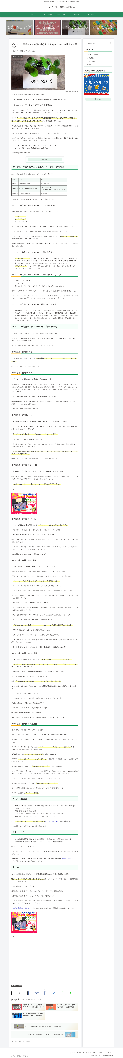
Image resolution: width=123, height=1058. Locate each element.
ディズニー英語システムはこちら (21, 908)
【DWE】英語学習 (17, 985)
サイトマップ (80, 1052)
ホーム (73, 1052)
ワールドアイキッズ (68, 858)
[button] (110, 43)
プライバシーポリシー (91, 1052)
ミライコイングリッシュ (52, 821)
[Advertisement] (44, 962)
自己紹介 (110, 1052)
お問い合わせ (102, 1052)
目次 (43, 159)
